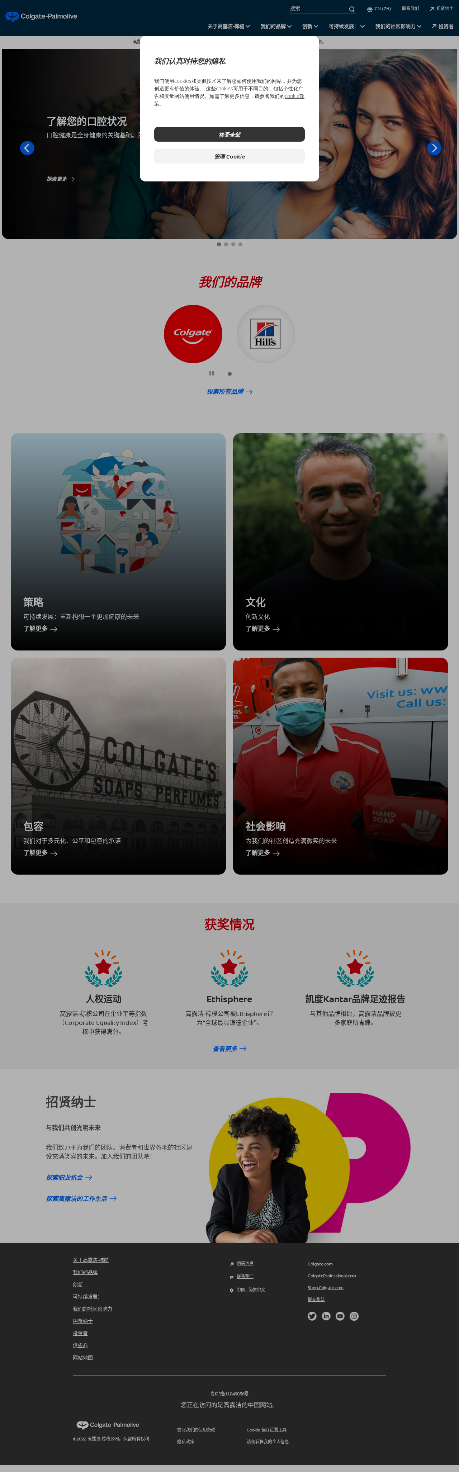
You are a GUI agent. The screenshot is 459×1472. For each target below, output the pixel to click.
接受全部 (229, 134)
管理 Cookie (229, 156)
